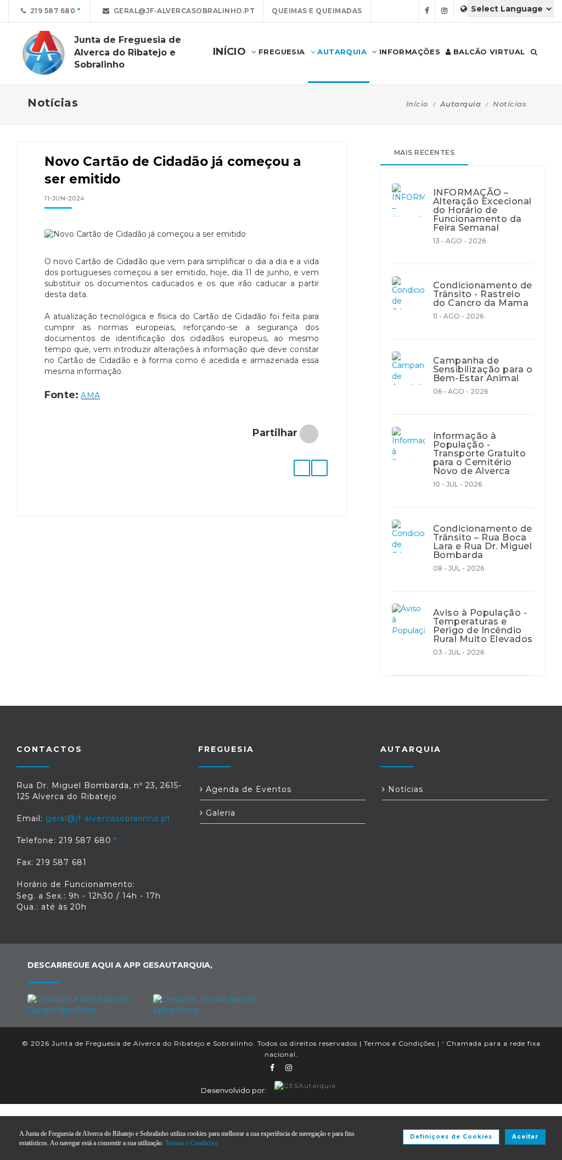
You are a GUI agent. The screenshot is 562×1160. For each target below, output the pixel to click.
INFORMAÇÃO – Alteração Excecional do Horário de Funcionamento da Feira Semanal (482, 210)
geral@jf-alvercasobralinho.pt (182, 11)
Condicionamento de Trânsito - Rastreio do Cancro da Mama (482, 294)
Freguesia (280, 51)
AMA (90, 395)
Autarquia (341, 51)
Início (417, 103)
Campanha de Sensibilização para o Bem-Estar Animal (483, 369)
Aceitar (525, 1136)
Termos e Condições (399, 1043)
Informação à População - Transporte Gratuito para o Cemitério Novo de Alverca (479, 454)
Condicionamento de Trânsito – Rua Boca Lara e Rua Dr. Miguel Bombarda (482, 542)
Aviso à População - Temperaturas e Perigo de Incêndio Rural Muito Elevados (483, 626)
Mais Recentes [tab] (424, 152)
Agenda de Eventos (247, 789)
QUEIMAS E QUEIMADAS (317, 11)
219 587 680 (51, 11)
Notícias (509, 103)
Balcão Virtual (488, 51)
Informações (408, 51)
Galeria (219, 813)
